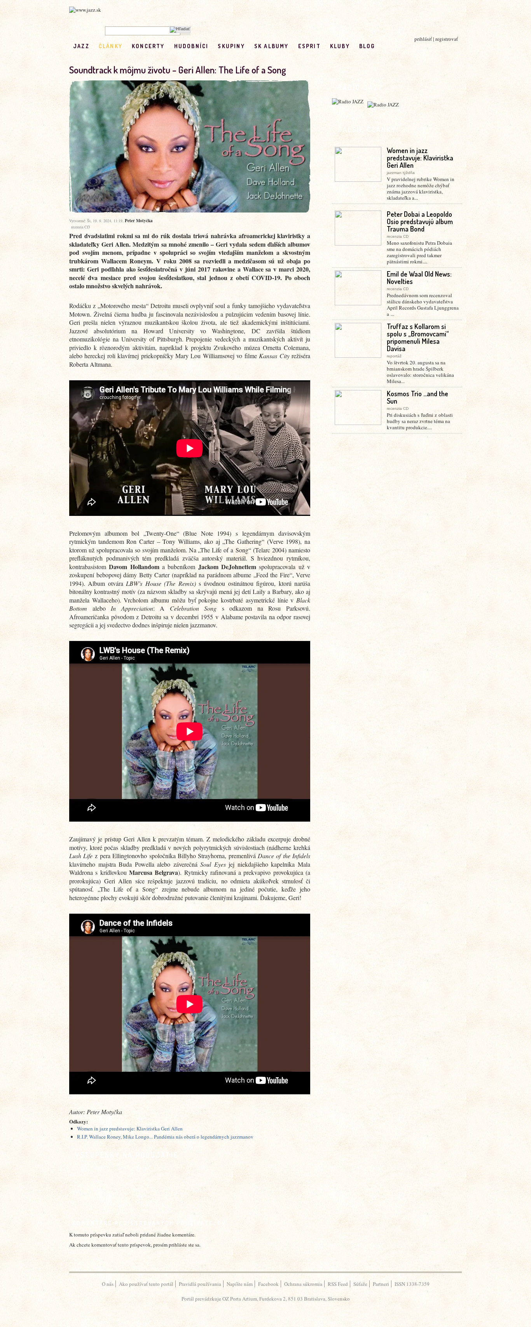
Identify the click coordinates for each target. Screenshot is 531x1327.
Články (110, 46)
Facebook (268, 1283)
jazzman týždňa (401, 173)
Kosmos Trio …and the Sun (417, 397)
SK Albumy (271, 46)
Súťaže (360, 1283)
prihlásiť (423, 38)
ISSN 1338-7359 (412, 1283)
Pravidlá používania (200, 1283)
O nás (108, 1283)
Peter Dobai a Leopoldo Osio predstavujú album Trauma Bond (420, 221)
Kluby (340, 46)
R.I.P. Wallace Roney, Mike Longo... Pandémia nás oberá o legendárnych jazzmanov (165, 1136)
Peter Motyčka (139, 221)
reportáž (394, 356)
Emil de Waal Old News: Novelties (419, 278)
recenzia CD (80, 227)
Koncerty (148, 46)
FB (384, 46)
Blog (367, 46)
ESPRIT (309, 46)
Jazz (81, 46)
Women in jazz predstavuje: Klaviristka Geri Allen (130, 1128)
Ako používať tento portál (146, 1283)
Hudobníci (191, 46)
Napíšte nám (240, 1283)
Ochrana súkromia (303, 1283)
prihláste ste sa (184, 1244)
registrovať (446, 38)
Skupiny (231, 46)
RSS (401, 46)
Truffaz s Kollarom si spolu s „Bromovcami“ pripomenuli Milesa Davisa (418, 337)
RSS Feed (338, 1283)
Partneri (381, 1283)
